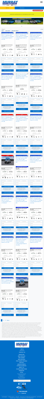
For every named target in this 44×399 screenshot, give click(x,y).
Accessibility (5, 396)
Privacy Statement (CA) (21, 373)
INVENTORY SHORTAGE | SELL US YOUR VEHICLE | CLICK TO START (22, 14)
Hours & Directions (21, 369)
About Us (21, 367)
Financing (21, 370)
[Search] (14, 381)
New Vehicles (21, 356)
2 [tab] (22, 26)
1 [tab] (21, 26)
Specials (21, 362)
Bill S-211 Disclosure (21, 377)
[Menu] (41, 2)
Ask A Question (7, 70)
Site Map (17, 396)
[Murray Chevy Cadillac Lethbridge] (10, 3)
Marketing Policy (22, 378)
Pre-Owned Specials (21, 361)
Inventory (21, 354)
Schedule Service (21, 365)
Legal (21, 372)
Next (8, 320)
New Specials (21, 359)
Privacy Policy (11, 396)
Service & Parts (21, 364)
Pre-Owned (21, 357)
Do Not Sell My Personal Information (28, 396)
